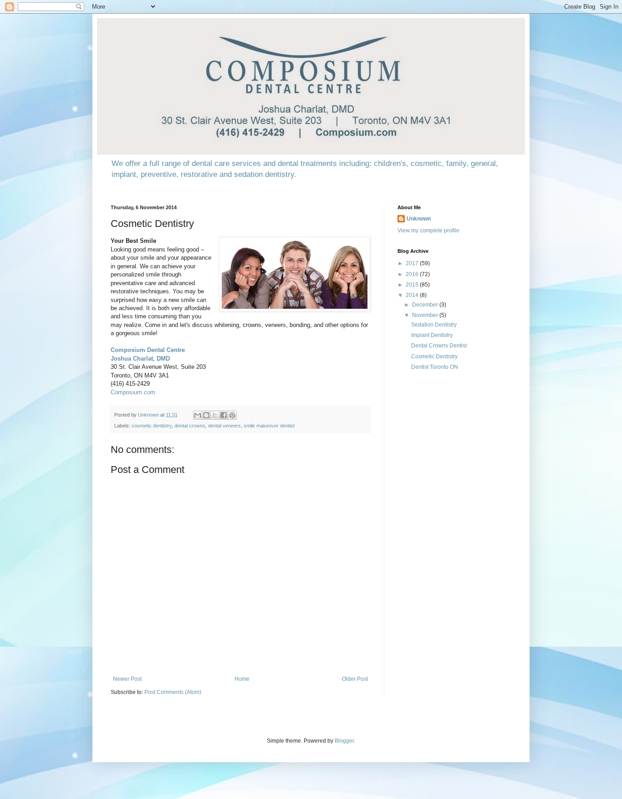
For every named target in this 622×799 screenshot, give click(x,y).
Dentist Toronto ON (434, 367)
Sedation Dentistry (434, 325)
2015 (413, 284)
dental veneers (224, 425)
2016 (413, 274)
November (425, 315)
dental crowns (189, 425)
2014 (413, 295)
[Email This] (197, 415)
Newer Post (127, 679)
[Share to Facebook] (223, 415)
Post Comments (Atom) (172, 692)
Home (242, 679)
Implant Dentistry (432, 335)
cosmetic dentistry (152, 425)
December (425, 305)
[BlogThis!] (206, 415)
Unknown (419, 219)
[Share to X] (214, 415)
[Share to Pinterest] (232, 415)
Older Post (355, 679)
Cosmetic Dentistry (434, 356)
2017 (413, 263)
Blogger (344, 741)
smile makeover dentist (269, 425)
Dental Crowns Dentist (439, 345)
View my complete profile (428, 230)
